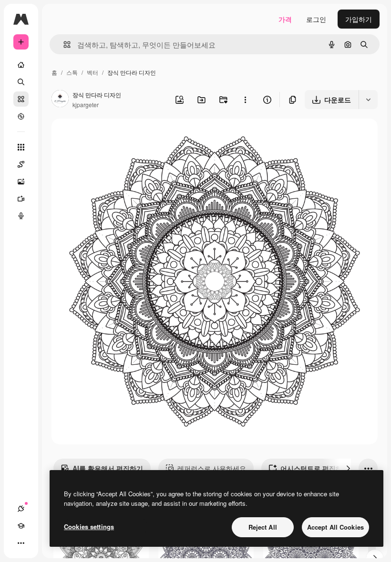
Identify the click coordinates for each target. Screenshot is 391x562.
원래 (106, 137)
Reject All (262, 527)
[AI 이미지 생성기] (21, 181)
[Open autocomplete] (63, 44)
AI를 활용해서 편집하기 (107, 468)
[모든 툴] (21, 147)
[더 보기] (21, 543)
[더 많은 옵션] (245, 99)
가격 (285, 19)
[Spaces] (21, 164)
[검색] (21, 82)
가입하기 (358, 19)
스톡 (72, 72)
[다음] (348, 468)
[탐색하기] (21, 116)
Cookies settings (89, 526)
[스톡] (21, 99)
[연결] (21, 508)
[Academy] (21, 525)
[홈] (21, 64)
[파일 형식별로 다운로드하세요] (368, 99)
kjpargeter (85, 104)
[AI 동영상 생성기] (21, 198)
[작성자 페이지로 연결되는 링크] (60, 99)
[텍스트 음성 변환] (21, 215)
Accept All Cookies (335, 527)
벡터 (92, 72)
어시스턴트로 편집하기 (314, 468)
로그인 (316, 19)
